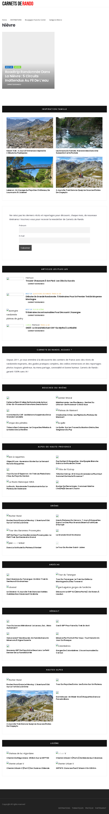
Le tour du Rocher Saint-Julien (70, 547)
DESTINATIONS (15, 20)
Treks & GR (56, 293)
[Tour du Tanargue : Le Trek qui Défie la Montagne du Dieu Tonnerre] (66, 575)
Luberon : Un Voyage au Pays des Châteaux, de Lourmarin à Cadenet (28, 191)
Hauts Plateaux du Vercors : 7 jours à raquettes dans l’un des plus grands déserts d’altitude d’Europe (78, 522)
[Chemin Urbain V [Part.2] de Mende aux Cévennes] (61, 753)
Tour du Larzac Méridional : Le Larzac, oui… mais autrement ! (29, 626)
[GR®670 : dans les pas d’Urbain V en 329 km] (65, 764)
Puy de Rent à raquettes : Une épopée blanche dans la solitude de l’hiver (77, 462)
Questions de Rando (42, 293)
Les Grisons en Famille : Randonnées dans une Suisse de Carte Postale (77, 151)
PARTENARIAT (100, 808)
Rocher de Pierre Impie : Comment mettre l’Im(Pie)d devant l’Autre (75, 487)
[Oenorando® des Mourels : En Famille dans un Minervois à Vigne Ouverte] (8, 633)
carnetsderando (14, 84)
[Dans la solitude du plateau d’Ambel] (15, 543)
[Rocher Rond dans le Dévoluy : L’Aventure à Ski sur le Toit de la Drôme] (14, 516)
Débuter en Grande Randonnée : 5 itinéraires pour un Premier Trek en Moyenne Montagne (64, 298)
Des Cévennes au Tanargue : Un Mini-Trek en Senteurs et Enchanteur (27, 580)
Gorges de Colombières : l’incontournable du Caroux (77, 651)
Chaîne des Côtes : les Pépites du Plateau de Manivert (76, 416)
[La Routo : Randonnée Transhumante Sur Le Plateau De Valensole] (20, 482)
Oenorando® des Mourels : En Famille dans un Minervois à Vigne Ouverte (28, 639)
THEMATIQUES (77, 808)
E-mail (21, 236)
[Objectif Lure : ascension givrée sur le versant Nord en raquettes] (16, 457)
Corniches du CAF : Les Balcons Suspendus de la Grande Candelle (29, 415)
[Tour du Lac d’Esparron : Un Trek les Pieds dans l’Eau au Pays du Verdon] (8, 469)
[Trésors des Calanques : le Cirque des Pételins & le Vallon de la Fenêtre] (17, 423)
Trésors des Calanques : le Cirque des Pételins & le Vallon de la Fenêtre (29, 428)
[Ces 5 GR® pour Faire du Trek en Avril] (57, 621)
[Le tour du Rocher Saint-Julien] (57, 543)
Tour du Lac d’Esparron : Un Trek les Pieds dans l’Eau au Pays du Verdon (28, 474)
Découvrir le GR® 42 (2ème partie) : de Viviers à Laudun (77, 592)
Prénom (22, 225)
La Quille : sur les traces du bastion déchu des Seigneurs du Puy (77, 428)
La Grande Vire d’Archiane (68, 535)
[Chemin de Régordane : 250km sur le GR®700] (20, 753)
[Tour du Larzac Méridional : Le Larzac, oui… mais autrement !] (8, 621)
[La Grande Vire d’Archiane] (57, 530)
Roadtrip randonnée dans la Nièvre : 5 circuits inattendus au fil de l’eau (27, 76)
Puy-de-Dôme (38, 309)
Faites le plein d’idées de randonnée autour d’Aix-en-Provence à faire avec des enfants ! (27, 403)
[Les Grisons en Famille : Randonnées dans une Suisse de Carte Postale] (79, 132)
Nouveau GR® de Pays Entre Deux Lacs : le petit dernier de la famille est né (28, 651)
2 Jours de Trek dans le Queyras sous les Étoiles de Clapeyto (78, 191)
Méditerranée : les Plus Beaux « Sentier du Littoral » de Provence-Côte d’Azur (75, 403)
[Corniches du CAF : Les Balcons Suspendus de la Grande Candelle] (8, 410)
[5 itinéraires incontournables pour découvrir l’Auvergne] (15, 315)
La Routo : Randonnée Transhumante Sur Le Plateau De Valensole (27, 487)
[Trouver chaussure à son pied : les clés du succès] (15, 283)
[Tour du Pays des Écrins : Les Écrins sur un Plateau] (57, 680)
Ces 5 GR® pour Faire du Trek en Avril (73, 625)
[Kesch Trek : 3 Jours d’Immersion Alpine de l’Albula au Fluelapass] (30, 132)
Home (4, 20)
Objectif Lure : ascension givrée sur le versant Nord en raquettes (28, 462)
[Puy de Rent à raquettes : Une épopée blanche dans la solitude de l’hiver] (57, 457)
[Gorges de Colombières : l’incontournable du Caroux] (63, 646)
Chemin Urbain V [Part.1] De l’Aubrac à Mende (28, 768)
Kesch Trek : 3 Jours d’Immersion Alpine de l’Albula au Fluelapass (26, 151)
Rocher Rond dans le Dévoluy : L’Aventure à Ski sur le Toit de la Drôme (28, 521)
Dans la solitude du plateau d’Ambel (24, 547)
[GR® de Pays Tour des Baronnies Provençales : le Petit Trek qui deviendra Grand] (24, 530)
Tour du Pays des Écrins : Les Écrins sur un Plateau (79, 684)
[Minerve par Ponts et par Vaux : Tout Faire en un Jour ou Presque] (57, 633)
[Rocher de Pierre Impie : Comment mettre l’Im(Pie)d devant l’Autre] (57, 482)
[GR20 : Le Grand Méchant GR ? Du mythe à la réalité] (15, 330)
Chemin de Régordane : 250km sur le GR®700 (28, 758)
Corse (28, 325)
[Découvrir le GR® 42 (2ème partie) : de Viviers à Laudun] (73, 587)
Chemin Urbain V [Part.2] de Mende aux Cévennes (79, 758)
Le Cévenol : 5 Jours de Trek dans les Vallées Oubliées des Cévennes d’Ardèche (27, 592)
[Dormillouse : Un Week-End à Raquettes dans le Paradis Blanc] (57, 692)
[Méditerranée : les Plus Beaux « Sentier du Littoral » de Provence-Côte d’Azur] (64, 398)
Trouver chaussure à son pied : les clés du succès (50, 280)
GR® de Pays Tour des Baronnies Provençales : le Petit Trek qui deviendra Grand (29, 536)
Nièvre (17, 67)
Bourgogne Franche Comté (35, 20)
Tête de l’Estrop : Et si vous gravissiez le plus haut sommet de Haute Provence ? (79, 475)
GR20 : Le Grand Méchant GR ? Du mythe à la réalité (51, 327)
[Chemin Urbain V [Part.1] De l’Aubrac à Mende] (15, 764)
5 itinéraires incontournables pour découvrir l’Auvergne (53, 312)
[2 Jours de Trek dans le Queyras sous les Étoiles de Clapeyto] (79, 172)
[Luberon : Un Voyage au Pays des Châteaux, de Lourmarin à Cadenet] (30, 172)
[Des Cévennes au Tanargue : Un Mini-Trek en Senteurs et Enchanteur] (8, 575)
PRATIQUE (29, 278)
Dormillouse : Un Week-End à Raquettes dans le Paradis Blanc (78, 697)
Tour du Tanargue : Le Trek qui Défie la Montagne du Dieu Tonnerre (74, 580)
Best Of (9, 67)
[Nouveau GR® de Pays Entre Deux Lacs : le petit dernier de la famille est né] (8, 646)
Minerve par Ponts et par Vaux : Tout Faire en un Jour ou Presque (77, 639)
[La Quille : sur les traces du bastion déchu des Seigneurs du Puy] (60, 423)
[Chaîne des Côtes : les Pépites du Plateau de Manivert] (67, 410)
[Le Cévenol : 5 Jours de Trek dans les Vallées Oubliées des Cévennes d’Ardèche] (11, 587)
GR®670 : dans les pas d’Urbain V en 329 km (76, 768)
